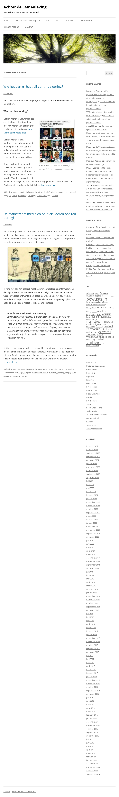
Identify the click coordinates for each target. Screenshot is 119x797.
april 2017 (90, 666)
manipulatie (91, 324)
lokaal (88, 319)
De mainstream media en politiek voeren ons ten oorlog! (39, 216)
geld (9, 195)
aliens (90, 293)
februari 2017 (92, 673)
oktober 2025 (92, 449)
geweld (100, 311)
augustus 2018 (92, 610)
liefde (108, 317)
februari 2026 (92, 446)
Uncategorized (92, 418)
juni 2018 (90, 617)
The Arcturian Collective (96, 414)
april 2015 (90, 749)
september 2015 (93, 732)
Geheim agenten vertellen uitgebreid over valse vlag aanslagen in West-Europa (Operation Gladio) (100, 248)
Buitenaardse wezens (95, 366)
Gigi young (90, 314)
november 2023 (93, 467)
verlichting (90, 339)
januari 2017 (91, 676)
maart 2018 (91, 627)
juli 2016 (89, 697)
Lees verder (48, 185)
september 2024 (93, 456)
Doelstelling (52, 20)
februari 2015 (92, 756)
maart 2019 (91, 585)
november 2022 (93, 505)
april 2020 (90, 551)
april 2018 (90, 624)
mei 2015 (90, 746)
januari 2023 (91, 498)
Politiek (89, 397)
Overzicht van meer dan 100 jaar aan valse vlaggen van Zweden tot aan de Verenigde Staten (100, 258)
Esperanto (90, 376)
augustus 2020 (92, 537)
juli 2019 (89, 571)
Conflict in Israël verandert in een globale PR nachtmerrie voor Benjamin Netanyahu (100, 206)
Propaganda (70, 372)
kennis (106, 314)
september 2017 (93, 648)
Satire (88, 404)
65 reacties (8, 93)
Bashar (90, 295)
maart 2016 (91, 711)
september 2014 (93, 774)
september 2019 (93, 564)
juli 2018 (89, 613)
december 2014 (93, 763)
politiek (89, 332)
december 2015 (93, 722)
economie (104, 307)
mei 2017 (90, 662)
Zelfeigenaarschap (94, 428)
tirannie (100, 334)
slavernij (105, 332)
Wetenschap (91, 425)
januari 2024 (91, 463)
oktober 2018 (92, 603)
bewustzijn (96, 299)
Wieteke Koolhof (92, 346)
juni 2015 (90, 742)
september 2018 (93, 606)
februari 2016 (92, 715)
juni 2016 (90, 701)
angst (20, 372)
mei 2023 (90, 488)
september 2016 (93, 690)
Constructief (91, 369)
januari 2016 (91, 718)
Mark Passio (101, 324)
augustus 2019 (92, 568)
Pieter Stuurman (93, 393)
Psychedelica (91, 400)
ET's (87, 311)
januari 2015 (91, 760)
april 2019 (90, 582)
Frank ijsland (91, 101)
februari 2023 (92, 495)
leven (103, 316)
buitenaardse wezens (98, 302)
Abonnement (87, 20)
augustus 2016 (92, 694)
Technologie (91, 411)
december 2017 (93, 638)
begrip (98, 295)
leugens (27, 372)
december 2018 (93, 596)
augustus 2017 (92, 652)
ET (113, 307)
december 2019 (93, 557)
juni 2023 (90, 484)
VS (102, 343)
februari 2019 (92, 589)
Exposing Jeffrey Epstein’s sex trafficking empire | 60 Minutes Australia (100, 94)
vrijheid (93, 342)
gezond (107, 311)
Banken (104, 293)
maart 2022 (91, 516)
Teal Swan (91, 334)
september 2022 (93, 512)
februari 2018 (92, 631)
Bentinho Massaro (108, 296)
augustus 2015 (92, 735)
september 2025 (93, 453)
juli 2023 (89, 481)
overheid (108, 326)
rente (96, 332)
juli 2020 (89, 540)
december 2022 (93, 502)
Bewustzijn (32, 192)
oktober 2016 (92, 687)
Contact (29, 27)
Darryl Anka (91, 308)
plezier (108, 329)
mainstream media (40, 372)
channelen (91, 304)
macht (14, 195)
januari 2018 (91, 634)
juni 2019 (90, 575)
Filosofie (90, 380)
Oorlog (31, 195)
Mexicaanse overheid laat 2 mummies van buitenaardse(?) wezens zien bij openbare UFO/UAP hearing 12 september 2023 (99, 174)
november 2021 (93, 530)
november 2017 (93, 641)
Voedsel (89, 421)
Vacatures (70, 20)
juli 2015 (89, 739)
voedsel (100, 339)
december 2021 (93, 526)
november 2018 (93, 599)
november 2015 (93, 725)
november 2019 (93, 561)
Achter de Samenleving (25, 7)
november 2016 (93, 683)
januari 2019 (91, 592)
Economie (42, 369)
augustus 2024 (92, 460)
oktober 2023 (92, 470)
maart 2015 (91, 753)
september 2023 (93, 474)
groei (98, 314)
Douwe (55, 195)
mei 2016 (90, 704)
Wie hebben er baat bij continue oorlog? (33, 86)
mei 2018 (90, 620)
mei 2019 (90, 578)
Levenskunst (91, 386)
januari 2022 (91, 523)
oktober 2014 (92, 770)
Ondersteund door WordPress (24, 791)
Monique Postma (93, 161)
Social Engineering (57, 192)
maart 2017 (91, 669)
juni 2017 (90, 659)
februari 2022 (92, 519)
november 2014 (93, 767)
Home (6, 20)
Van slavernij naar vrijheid (27, 20)
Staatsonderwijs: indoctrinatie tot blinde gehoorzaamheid (100, 105)
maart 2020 (91, 554)
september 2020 (93, 533)
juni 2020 (90, 544)
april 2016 (90, 708)
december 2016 (93, 680)
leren (88, 317)
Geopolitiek (43, 192)
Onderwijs (90, 326)
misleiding (22, 195)
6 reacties (7, 224)
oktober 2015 (92, 728)
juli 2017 (89, 655)
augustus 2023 (92, 477)
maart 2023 (91, 491)
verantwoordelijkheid (100, 337)
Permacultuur (95, 329)
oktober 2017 (92, 645)
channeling (101, 304)
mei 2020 (90, 547)
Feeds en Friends (11, 27)
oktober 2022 (92, 509)
